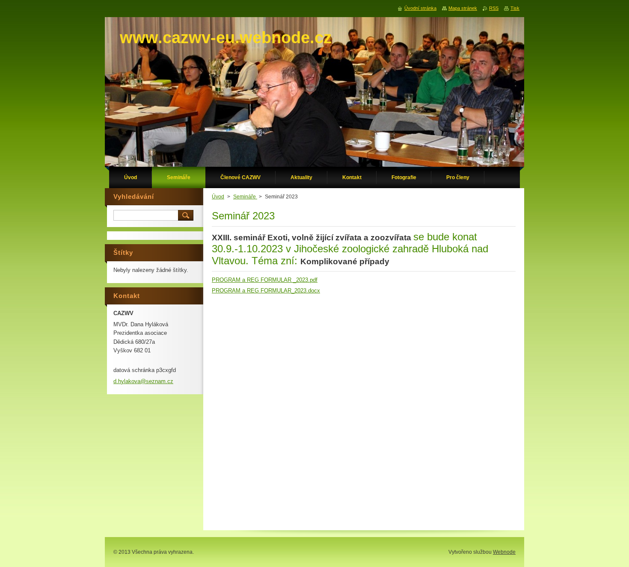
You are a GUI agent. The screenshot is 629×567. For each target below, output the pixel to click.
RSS (493, 8)
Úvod (218, 196)
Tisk (514, 8)
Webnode (504, 552)
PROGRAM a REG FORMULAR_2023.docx (266, 290)
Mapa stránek (462, 8)
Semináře (245, 196)
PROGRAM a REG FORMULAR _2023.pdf (264, 280)
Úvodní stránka (420, 8)
